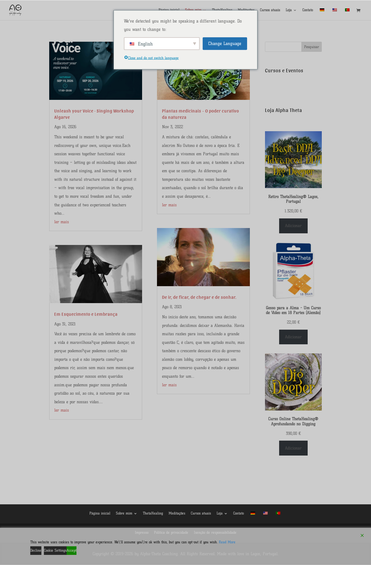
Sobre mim (124, 513)
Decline (35, 550)
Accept (71, 550)
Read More (227, 542)
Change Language (224, 43)
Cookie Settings (55, 550)
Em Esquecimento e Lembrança (86, 314)
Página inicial (99, 513)
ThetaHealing (153, 513)
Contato (307, 10)
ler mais (61, 221)
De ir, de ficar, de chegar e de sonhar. (199, 297)
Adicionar (293, 225)
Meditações (177, 513)
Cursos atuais (270, 10)
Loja (289, 10)
